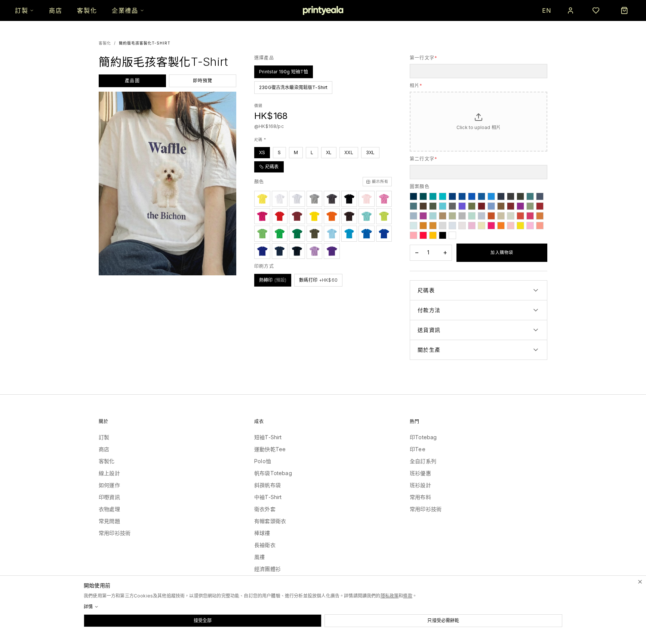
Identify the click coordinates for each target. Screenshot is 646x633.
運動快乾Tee (270, 449)
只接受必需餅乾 (443, 620)
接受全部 (203, 620)
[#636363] (452, 206)
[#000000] (442, 235)
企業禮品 (125, 10)
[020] (262, 199)
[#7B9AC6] (491, 206)
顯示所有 (380, 181)
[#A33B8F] (423, 216)
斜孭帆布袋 (267, 485)
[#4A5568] (540, 196)
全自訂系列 (423, 461)
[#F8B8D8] (530, 225)
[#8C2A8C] (520, 206)
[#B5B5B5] (462, 216)
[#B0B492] (452, 216)
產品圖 (132, 80)
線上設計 (109, 473)
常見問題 (109, 521)
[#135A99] (481, 196)
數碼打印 (318, 280)
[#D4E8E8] (413, 225)
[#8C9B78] (530, 206)
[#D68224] (423, 225)
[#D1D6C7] (510, 216)
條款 (407, 596)
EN (547, 10)
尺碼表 (272, 166)
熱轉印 (272, 280)
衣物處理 (109, 509)
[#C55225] (491, 216)
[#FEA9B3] (413, 235)
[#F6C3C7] (510, 225)
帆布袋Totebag (273, 473)
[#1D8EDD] (491, 196)
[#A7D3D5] (433, 216)
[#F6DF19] (520, 225)
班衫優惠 (420, 473)
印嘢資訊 (109, 497)
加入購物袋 (501, 252)
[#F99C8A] (540, 225)
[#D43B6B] (530, 216)
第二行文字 (423, 159)
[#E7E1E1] (462, 225)
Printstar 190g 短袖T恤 (283, 71)
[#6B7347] (472, 206)
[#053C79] (452, 196)
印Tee (417, 449)
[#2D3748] (501, 196)
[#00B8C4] (442, 196)
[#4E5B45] (433, 206)
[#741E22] (481, 206)
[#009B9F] (433, 196)
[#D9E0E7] (452, 225)
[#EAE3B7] (481, 225)
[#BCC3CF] (481, 216)
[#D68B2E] (433, 225)
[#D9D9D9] (442, 225)
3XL (370, 152)
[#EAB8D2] (472, 225)
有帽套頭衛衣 (270, 521)
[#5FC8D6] (442, 206)
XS (262, 152)
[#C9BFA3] (501, 216)
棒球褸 (262, 533)
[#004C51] (423, 196)
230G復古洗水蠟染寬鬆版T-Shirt (293, 87)
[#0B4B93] (462, 196)
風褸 (259, 557)
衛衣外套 (265, 509)
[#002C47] (413, 196)
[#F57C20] (501, 225)
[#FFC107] (433, 235)
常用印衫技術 (114, 533)
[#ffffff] (452, 235)
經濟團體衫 (267, 569)
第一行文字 (423, 58)
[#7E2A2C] (510, 206)
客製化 (87, 10)
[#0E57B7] (472, 196)
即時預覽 (203, 80)
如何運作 (109, 485)
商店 (55, 10)
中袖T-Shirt (268, 497)
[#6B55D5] (462, 206)
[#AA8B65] (442, 216)
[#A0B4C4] (413, 216)
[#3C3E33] (520, 196)
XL (329, 152)
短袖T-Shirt (268, 437)
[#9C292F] (540, 206)
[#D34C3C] (520, 216)
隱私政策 (390, 596)
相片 (416, 85)
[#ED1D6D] (491, 225)
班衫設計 (420, 485)
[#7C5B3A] (501, 206)
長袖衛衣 (265, 545)
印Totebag (423, 437)
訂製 (21, 10)
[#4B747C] (413, 206)
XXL (348, 152)
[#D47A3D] (540, 216)
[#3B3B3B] (510, 196)
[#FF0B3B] (423, 235)
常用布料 (420, 497)
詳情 (88, 606)
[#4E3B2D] (423, 206)
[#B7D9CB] (472, 216)
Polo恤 (262, 461)
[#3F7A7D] (530, 196)
